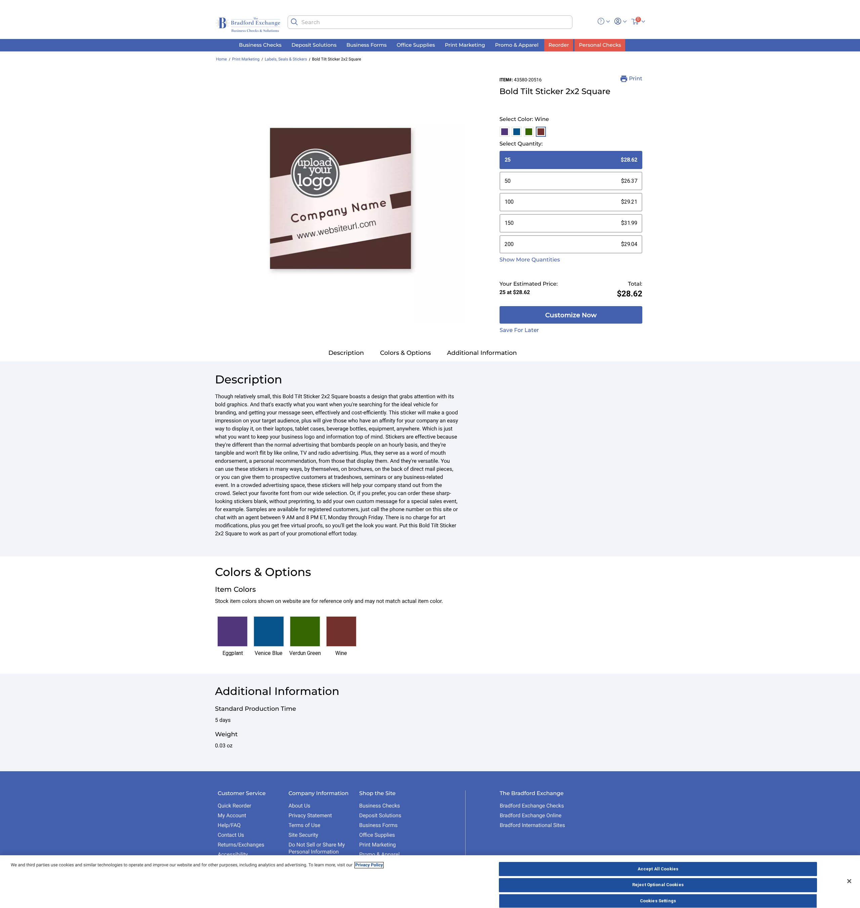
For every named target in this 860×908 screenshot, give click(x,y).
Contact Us (231, 835)
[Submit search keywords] (294, 21)
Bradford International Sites (532, 825)
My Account (232, 815)
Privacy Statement (310, 815)
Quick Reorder (234, 805)
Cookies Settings (658, 900)
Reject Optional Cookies (658, 885)
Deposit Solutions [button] (314, 45)
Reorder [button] (559, 45)
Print (635, 79)
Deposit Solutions (380, 815)
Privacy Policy (369, 865)
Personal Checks (600, 45)
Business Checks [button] (260, 45)
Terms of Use (304, 825)
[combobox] (430, 22)
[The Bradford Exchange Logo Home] (248, 24)
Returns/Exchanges (241, 844)
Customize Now (571, 315)
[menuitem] (260, 45)
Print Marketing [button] (465, 45)
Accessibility (233, 854)
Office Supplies (377, 835)
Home (221, 59)
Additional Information (482, 353)
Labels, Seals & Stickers (286, 59)
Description (346, 353)
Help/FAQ (229, 825)
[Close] (849, 881)
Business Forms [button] (366, 45)
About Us (299, 805)
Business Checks (379, 805)
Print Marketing (246, 59)
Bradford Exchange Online (530, 815)
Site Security (303, 835)
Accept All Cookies (658, 868)
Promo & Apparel (379, 854)
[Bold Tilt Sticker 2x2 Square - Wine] (340, 198)
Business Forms (378, 825)
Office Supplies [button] (416, 45)
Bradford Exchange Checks (532, 805)
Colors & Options (405, 353)
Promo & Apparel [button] (516, 45)
